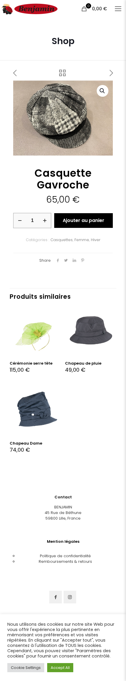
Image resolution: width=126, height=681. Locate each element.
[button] (102, 91)
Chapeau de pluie (83, 363)
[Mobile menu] (118, 9)
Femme (81, 240)
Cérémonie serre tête (31, 363)
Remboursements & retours (65, 561)
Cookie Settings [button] (26, 667)
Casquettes (61, 240)
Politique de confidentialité (65, 556)
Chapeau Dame (26, 443)
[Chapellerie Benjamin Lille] (29, 8)
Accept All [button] (60, 667)
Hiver (96, 240)
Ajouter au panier (83, 220)
